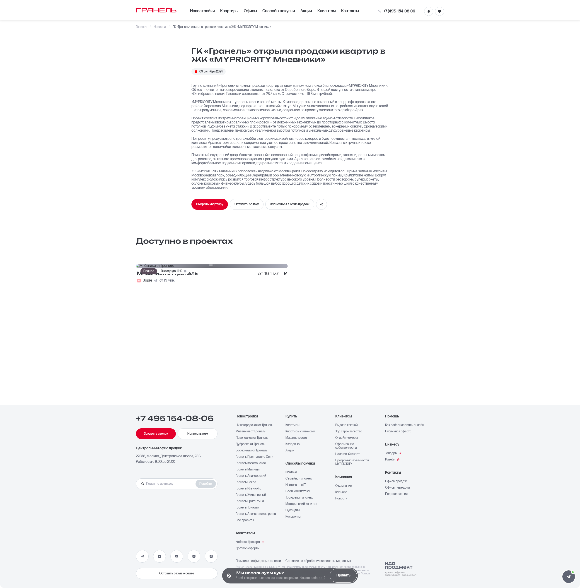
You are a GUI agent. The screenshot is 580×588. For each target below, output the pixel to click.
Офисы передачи (397, 487)
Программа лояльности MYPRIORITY (352, 462)
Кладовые (292, 444)
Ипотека (291, 472)
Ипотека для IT (295, 485)
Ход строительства (348, 431)
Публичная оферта (398, 431)
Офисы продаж (396, 481)
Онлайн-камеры (346, 438)
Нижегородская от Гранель (254, 425)
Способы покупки (278, 11)
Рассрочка (293, 516)
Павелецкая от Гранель (252, 438)
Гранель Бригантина (250, 501)
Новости (160, 27)
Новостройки (202, 11)
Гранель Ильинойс (248, 488)
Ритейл (390, 459)
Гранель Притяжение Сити (254, 457)
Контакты (350, 11)
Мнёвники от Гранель (251, 431)
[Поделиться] (321, 204)
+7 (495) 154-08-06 (399, 11)
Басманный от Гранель (251, 450)
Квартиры (229, 11)
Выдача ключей (346, 425)
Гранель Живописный (251, 495)
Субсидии (292, 510)
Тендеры (391, 453)
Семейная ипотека (298, 478)
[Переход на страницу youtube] (176, 556)
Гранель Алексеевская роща (256, 514)
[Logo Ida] (401, 569)
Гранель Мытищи (248, 469)
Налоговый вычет (347, 454)
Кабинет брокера (248, 542)
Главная (141, 27)
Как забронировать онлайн (404, 425)
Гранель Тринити (247, 507)
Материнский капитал (301, 504)
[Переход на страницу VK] (159, 556)
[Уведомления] (428, 11)
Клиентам (326, 11)
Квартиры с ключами (300, 431)
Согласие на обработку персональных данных (318, 561)
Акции (306, 11)
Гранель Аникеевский (251, 476)
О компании (343, 486)
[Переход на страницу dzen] (194, 556)
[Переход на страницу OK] (211, 556)
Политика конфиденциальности (258, 561)
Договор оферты (247, 548)
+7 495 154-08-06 (175, 418)
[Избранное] (439, 11)
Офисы (250, 11)
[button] (568, 576)
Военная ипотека (297, 491)
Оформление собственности (346, 446)
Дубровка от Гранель (250, 444)
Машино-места (296, 438)
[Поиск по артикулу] (167, 484)
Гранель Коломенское (251, 463)
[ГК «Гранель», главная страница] (156, 10)
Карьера (341, 492)
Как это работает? (312, 578)
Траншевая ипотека (299, 497)
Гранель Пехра (246, 482)
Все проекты (245, 520)
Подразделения (396, 494)
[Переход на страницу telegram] (142, 556)
